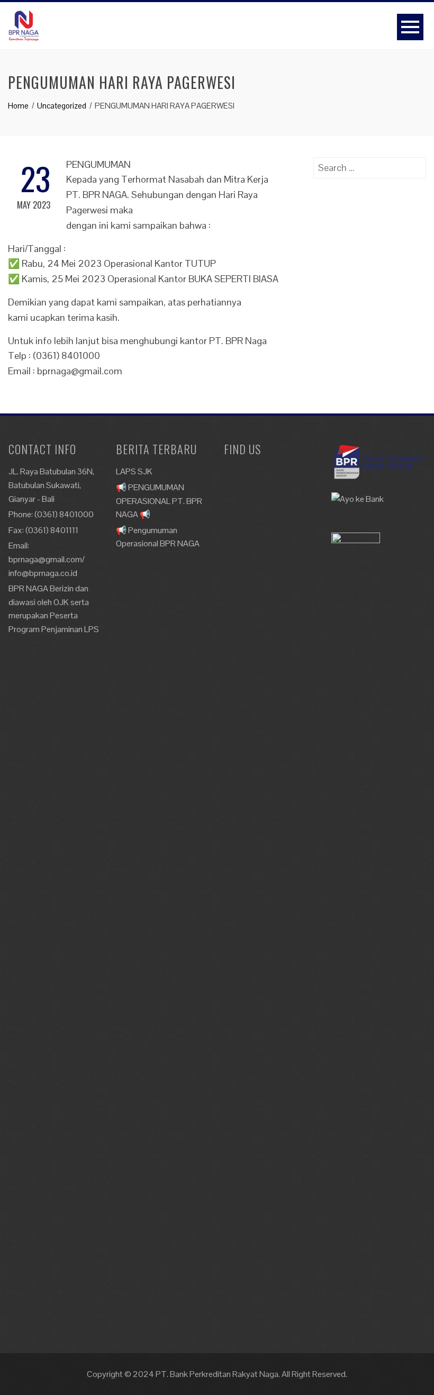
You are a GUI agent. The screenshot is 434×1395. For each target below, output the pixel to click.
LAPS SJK (134, 471)
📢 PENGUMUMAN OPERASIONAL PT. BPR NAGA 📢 (159, 501)
